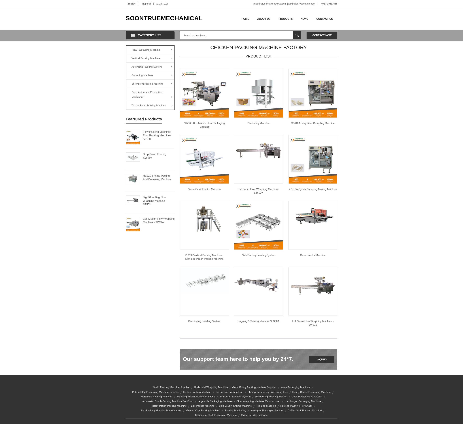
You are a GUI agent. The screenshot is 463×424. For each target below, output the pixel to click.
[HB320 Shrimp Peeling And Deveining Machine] (133, 178)
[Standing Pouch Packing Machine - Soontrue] (204, 219)
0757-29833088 (329, 3)
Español (146, 3)
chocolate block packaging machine (216, 415)
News (304, 18)
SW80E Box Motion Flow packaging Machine (204, 125)
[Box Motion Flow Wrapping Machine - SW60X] (133, 223)
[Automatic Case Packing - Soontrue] (204, 279)
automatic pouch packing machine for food (167, 401)
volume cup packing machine (203, 410)
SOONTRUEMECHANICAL (164, 18)
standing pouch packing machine (196, 396)
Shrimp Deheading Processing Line (268, 392)
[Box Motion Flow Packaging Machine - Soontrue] (204, 93)
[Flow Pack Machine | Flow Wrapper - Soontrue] (258, 149)
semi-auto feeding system (235, 396)
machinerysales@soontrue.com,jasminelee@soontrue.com (284, 3)
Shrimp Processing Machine (151, 83)
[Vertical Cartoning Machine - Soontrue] (258, 93)
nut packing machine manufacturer (161, 410)
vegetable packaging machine (215, 401)
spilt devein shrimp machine (235, 405)
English (131, 3)
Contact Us (324, 18)
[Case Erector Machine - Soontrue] (313, 214)
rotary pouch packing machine (169, 405)
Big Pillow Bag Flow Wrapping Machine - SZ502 (155, 201)
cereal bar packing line (229, 392)
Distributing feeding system (204, 321)
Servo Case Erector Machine (204, 189)
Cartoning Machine (151, 75)
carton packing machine (197, 392)
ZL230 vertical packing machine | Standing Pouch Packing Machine (204, 257)
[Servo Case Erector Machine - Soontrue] (204, 159)
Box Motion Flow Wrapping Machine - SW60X (159, 220)
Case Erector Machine (313, 255)
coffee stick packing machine (305, 410)
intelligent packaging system (266, 410)
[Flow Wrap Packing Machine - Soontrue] (258, 281)
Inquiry (322, 359)
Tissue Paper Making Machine (151, 105)
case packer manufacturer (307, 396)
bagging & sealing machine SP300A (258, 321)
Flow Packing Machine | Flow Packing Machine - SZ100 (157, 135)
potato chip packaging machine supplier (155, 392)
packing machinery (235, 410)
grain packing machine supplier (171, 387)
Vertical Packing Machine (151, 58)
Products (286, 18)
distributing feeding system (271, 396)
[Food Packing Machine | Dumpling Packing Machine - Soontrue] (313, 93)
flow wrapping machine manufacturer (258, 401)
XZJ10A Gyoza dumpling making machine (313, 189)
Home (245, 18)
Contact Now (322, 35)
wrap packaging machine (295, 387)
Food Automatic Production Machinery (151, 94)
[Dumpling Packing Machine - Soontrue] (313, 159)
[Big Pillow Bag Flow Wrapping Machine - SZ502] (133, 199)
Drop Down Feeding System (154, 156)
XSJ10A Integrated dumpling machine (313, 123)
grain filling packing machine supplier (254, 387)
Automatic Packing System (151, 66)
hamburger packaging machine (303, 401)
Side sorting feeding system (258, 255)
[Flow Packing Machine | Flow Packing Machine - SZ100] (133, 136)
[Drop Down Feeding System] (133, 156)
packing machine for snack (296, 405)
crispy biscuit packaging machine (311, 392)
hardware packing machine (156, 396)
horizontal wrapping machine (211, 387)
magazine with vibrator (254, 415)
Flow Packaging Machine (151, 49)
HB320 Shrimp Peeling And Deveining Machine (157, 177)
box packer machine (202, 405)
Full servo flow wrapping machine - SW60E (313, 323)
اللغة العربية (162, 3)
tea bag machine (266, 405)
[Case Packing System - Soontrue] (258, 225)
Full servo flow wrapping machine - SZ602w (258, 191)
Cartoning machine (258, 123)
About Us (263, 18)
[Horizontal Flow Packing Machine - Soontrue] (313, 285)
